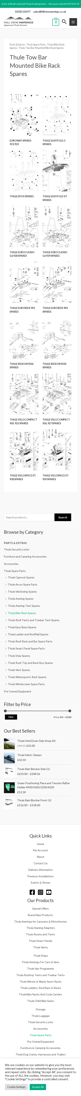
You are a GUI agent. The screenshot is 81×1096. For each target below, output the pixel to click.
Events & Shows (40, 882)
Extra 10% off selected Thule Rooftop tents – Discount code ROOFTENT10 (40, 3)
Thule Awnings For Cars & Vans (40, 962)
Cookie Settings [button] (16, 1087)
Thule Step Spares (19, 655)
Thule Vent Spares (19, 670)
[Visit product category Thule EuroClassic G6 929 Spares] (56, 226)
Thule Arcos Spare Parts (22, 584)
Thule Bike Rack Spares (22, 613)
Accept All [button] (38, 1087)
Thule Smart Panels (40, 940)
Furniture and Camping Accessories (25, 556)
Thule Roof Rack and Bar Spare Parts (30, 641)
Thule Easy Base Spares (22, 627)
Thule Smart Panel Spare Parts (26, 648)
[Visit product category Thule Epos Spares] (24, 170)
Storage (40, 1009)
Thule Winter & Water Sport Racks (40, 981)
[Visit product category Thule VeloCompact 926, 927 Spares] (56, 394)
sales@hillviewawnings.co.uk (49, 11)
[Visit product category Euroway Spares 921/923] (24, 114)
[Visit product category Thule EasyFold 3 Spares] (56, 114)
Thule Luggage (40, 1015)
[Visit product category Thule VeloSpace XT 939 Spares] (56, 450)
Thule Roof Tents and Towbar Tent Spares (33, 620)
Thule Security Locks (16, 549)
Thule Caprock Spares (21, 577)
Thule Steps (40, 955)
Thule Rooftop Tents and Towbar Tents (40, 975)
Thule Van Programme (40, 968)
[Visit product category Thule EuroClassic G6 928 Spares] (24, 226)
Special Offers (40, 908)
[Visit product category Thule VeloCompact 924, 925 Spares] (24, 394)
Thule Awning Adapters (40, 927)
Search (62, 517)
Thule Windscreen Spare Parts (26, 684)
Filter (11, 717)
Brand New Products (40, 915)
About (40, 856)
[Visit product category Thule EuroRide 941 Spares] (24, 282)
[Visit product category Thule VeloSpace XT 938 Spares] (24, 450)
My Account (40, 850)
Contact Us (41, 863)
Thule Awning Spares (20, 598)
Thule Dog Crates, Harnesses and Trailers (41, 1054)
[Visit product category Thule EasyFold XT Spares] (56, 170)
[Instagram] (40, 892)
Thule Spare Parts (15, 571)
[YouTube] (49, 892)
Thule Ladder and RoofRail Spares (28, 634)
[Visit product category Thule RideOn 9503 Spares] (56, 338)
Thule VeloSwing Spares (22, 591)
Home (40, 844)
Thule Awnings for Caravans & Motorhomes (40, 921)
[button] (64, 22)
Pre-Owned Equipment (17, 691)
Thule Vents (40, 947)
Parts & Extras (15, 543)
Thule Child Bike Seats (40, 1000)
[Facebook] (32, 892)
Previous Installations (40, 876)
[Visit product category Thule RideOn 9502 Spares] (24, 338)
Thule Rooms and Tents (40, 934)
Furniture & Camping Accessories (40, 1048)
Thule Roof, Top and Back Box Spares (30, 662)
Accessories (11, 563)
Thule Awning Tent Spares (24, 605)
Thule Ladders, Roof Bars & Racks (40, 987)
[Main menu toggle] (73, 22)
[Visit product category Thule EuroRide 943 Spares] (56, 282)
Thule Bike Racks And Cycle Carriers (40, 994)
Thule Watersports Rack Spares (27, 677)
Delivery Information (40, 869)
